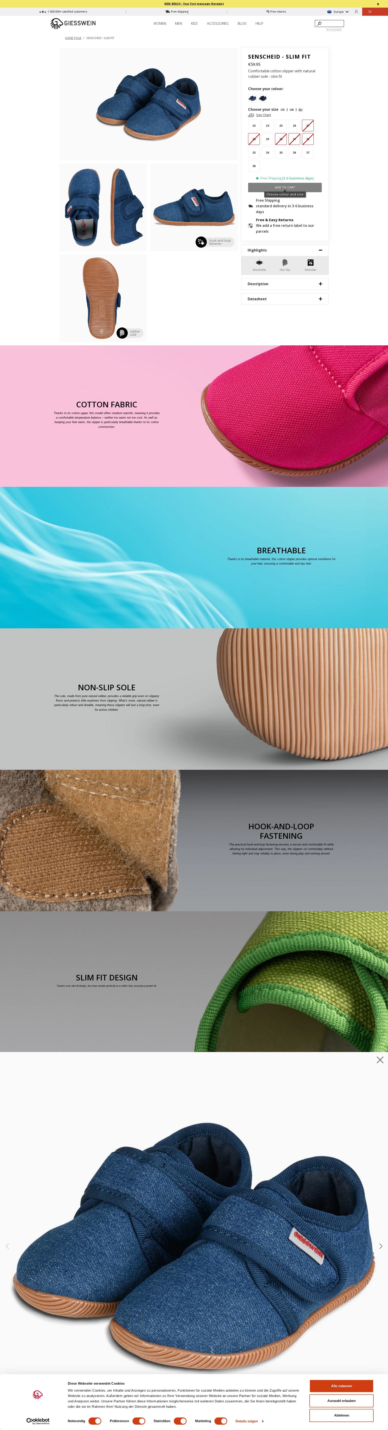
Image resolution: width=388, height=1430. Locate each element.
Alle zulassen (341, 1386)
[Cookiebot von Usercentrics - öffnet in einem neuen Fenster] (38, 1421)
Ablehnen (341, 1415)
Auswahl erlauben (341, 1401)
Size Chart (263, 115)
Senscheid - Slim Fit (100, 38)
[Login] (356, 11)
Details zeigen (247, 1421)
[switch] (138, 1421)
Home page (73, 38)
